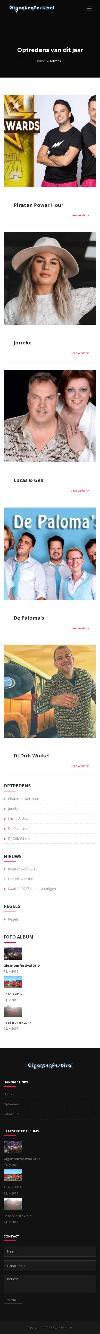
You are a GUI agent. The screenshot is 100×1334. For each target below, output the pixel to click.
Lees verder (79, 215)
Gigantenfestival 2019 (21, 965)
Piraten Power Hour (39, 205)
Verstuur (13, 1300)
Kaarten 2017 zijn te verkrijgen (32, 888)
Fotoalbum (11, 1114)
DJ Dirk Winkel (32, 755)
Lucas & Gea (29, 480)
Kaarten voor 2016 (22, 869)
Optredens (12, 1104)
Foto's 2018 (12, 994)
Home (40, 61)
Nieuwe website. (21, 879)
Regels (13, 919)
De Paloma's (29, 617)
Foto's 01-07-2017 (17, 1022)
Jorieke (23, 342)
